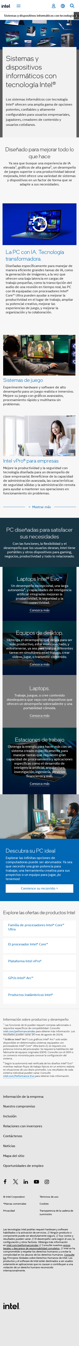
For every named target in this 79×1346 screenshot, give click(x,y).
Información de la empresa (23, 1097)
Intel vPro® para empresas (31, 460)
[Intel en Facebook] (5, 1182)
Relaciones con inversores (22, 1126)
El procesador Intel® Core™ (28, 944)
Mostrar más (41, 507)
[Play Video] (39, 224)
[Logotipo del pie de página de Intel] (11, 1306)
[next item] (76, 16)
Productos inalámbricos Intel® (30, 995)
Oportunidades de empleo (23, 1166)
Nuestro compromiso (19, 1106)
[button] (39, 416)
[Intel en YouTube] (36, 1182)
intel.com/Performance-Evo (18, 1076)
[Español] (63, 6)
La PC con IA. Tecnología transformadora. (35, 255)
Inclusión (9, 1116)
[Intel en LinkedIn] (25, 1182)
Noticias (9, 1146)
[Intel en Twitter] (15, 1182)
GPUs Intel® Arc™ (20, 978)
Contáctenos (12, 1136)
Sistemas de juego (23, 380)
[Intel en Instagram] (46, 1182)
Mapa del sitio (13, 1156)
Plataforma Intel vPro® (25, 961)
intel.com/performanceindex (19, 1031)
